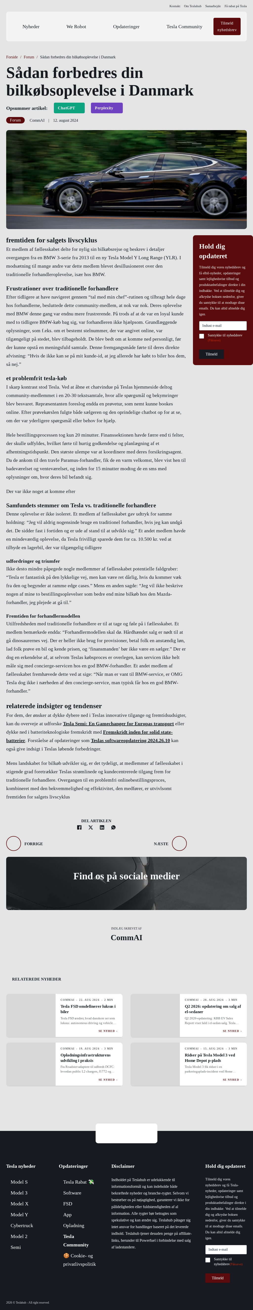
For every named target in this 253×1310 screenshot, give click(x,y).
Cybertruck (22, 1225)
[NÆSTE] (179, 843)
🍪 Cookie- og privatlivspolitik (79, 1260)
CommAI (126, 937)
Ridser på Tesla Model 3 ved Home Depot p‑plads (210, 1058)
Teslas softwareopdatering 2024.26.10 (130, 740)
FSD (67, 1203)
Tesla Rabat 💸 (78, 1182)
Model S (19, 1182)
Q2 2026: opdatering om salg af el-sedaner (213, 1009)
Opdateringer (126, 26)
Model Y (19, 1214)
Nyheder (31, 26)
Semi (16, 1247)
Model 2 (19, 1236)
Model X (19, 1203)
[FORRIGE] (13, 843)
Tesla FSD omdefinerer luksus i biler (88, 1009)
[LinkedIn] (102, 827)
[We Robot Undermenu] (100, 26)
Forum (29, 57)
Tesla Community (184, 26)
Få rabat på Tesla (236, 6)
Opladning (73, 1225)
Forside (12, 57)
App (67, 1214)
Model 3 (19, 1192)
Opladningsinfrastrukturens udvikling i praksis (86, 1058)
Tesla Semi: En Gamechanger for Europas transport (118, 723)
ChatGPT (66, 108)
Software (72, 1192)
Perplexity (104, 108)
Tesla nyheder (21, 1166)
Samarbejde (213, 6)
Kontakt (174, 6)
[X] (90, 827)
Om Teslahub (193, 6)
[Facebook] (79, 827)
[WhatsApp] (113, 827)
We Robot (76, 26)
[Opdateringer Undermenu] (153, 26)
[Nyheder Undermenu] (53, 26)
